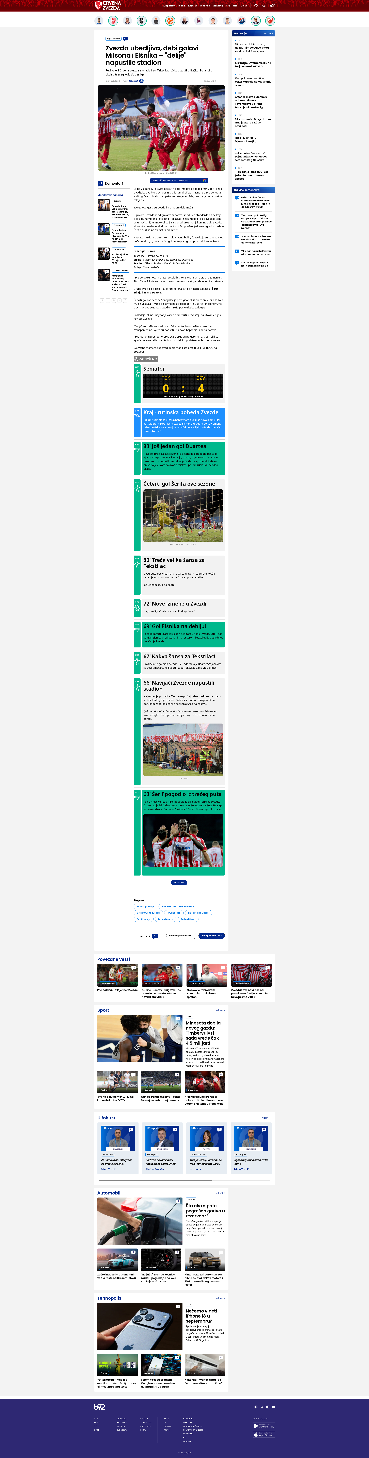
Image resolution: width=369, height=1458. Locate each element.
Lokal (143, 1430)
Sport (97, 1422)
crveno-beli (173, 912)
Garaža (191, 1199)
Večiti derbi (232, 5)
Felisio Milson (188, 919)
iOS (189, 1304)
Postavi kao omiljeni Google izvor (170, 180)
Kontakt (187, 1441)
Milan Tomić (108, 1169)
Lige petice (149, 1090)
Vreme (167, 1430)
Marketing (188, 1419)
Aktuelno (105, 1267)
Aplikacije (188, 1433)
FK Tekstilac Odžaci (198, 912)
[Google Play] (264, 1426)
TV (165, 1422)
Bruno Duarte (165, 919)
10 (221, 1074)
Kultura (121, 1426)
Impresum (187, 1422)
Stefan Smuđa (154, 1169)
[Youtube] (273, 1407)
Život (96, 1430)
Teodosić (205, 5)
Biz (95, 1426)
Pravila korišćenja (192, 1426)
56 (178, 967)
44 (125, 38)
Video (166, 1419)
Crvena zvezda (108, 983)
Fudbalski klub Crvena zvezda (178, 906)
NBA (189, 1016)
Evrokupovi (119, 225)
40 (106, 201)
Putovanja (122, 1422)
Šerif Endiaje (143, 919)
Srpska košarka (121, 270)
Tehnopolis (145, 1422)
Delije (244, 5)
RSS (184, 1437)
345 (237, 197)
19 (134, 967)
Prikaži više (179, 883)
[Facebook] (256, 1407)
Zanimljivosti (150, 1267)
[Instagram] (267, 1407)
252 (237, 215)
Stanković (218, 5)
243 (106, 225)
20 (221, 1357)
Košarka (192, 5)
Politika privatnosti (193, 1430)
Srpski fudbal (113, 38)
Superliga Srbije (145, 906)
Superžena (122, 1430)
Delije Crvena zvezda (148, 912)
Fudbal (181, 5)
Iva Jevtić (196, 1169)
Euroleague (119, 249)
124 (237, 251)
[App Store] (264, 1434)
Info (96, 1419)
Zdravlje (121, 1419)
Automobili (145, 1426)
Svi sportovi (169, 5)
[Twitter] (261, 1407)
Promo (104, 1373)
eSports (144, 1419)
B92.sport (133, 81)
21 (264, 1129)
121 (237, 262)
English (167, 1426)
